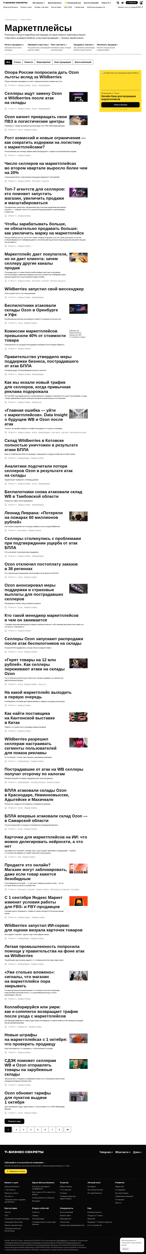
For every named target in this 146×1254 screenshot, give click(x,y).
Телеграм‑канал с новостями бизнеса (44, 1223)
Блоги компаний (66, 1212)
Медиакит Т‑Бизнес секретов (99, 1222)
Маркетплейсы (66, 1186)
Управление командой (124, 1196)
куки (134, 1240)
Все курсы (36, 1201)
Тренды (35, 1215)
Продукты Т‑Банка (95, 1215)
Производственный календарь (17, 1218)
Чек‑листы (9, 1196)
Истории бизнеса (94, 1193)
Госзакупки (119, 1199)
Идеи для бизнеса (12, 1186)
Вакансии (91, 1218)
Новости (35, 1212)
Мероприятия (65, 1218)
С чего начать (10, 1189)
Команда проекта (94, 1212)
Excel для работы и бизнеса (43, 1197)
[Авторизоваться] (141, 2)
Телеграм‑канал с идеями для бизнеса (15, 1200)
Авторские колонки (95, 1189)
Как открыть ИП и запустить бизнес (43, 1193)
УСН (6, 1215)
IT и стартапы (65, 1189)
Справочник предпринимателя (72, 1225)
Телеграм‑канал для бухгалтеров (13, 1229)
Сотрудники (120, 1189)
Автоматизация (121, 1193)
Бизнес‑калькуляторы (13, 1225)
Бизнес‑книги (65, 1215)
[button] (118, 2)
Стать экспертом (94, 1225)
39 (67, 1129)
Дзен (136, 1152)
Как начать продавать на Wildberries (41, 1187)
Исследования (38, 1218)
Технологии (64, 1222)
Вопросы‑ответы (11, 1193)
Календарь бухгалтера (13, 1222)
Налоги (7, 1212)
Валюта (118, 1202)
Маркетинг (119, 1186)
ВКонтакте (122, 1152)
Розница (63, 1193)
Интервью (91, 1186)
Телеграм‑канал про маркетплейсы (68, 1197)
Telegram (105, 1152)
